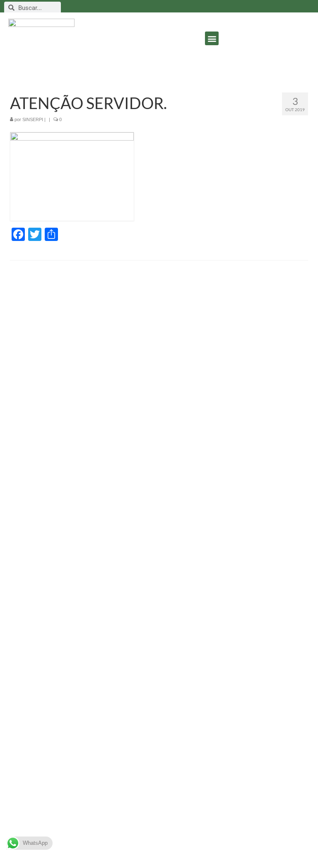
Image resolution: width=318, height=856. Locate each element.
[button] (212, 38)
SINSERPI (32, 119)
